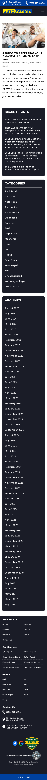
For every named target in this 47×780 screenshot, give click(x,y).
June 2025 (11, 382)
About (26, 635)
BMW (26, 679)
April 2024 (10, 456)
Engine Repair (8, 662)
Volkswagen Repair (16, 281)
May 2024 (10, 451)
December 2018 (14, 562)
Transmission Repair (33, 667)
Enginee (9, 223)
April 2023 (10, 520)
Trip (7, 270)
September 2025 (14, 366)
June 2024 (11, 445)
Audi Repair (11, 191)
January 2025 (12, 408)
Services (27, 624)
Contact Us (7, 640)
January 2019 (12, 557)
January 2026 (12, 345)
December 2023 (14, 477)
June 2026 (11, 318)
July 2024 (10, 440)
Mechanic (10, 239)
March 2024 (11, 461)
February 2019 (13, 551)
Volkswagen (7, 695)
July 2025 (10, 377)
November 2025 (14, 356)
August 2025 (12, 371)
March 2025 (11, 398)
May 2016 (10, 604)
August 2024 (12, 435)
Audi (4, 679)
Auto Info (10, 196)
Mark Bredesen (12, 63)
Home (5, 624)
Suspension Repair (10, 667)
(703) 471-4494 (37, 3)
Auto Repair (11, 202)
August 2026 (12, 308)
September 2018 (14, 572)
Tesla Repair (12, 265)
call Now (25, 777)
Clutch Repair (29, 657)
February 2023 (13, 530)
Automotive (11, 207)
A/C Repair (7, 652)
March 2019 (11, 546)
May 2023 (10, 514)
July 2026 (10, 313)
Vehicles (6, 629)
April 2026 (10, 329)
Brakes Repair (30, 652)
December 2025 (14, 350)
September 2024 (14, 430)
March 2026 (11, 334)
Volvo (26, 695)
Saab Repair (11, 260)
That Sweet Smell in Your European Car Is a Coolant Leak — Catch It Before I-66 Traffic (22, 131)
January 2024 (12, 472)
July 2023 (10, 504)
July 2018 (10, 583)
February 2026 (13, 340)
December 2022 (14, 541)
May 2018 (10, 594)
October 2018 (12, 567)
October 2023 (12, 488)
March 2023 (11, 525)
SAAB (26, 689)
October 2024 (13, 424)
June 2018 (10, 588)
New (7, 244)
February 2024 (13, 467)
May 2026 (10, 324)
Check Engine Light (11, 657)
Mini (25, 684)
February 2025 (13, 403)
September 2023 (14, 493)
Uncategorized (13, 276)
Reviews (6, 635)
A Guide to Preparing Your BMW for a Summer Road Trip (22, 56)
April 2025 (10, 393)
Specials (27, 629)
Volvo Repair (12, 286)
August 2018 (12, 578)
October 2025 (12, 361)
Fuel (7, 228)
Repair (8, 255)
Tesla (4, 700)
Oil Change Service (32, 662)
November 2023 (14, 483)
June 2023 (11, 509)
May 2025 (10, 387)
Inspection (11, 233)
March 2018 (11, 599)
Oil (6, 249)
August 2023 (12, 498)
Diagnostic (11, 217)
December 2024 (14, 414)
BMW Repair (12, 212)
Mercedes (6, 684)
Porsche (6, 689)
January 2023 (12, 535)
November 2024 (14, 419)
